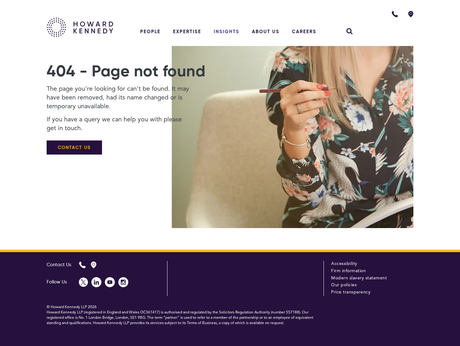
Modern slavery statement (359, 278)
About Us (265, 31)
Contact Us (59, 264)
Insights (226, 31)
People (150, 31)
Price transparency (351, 292)
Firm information (348, 271)
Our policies (344, 285)
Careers (304, 31)
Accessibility (344, 264)
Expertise (187, 31)
